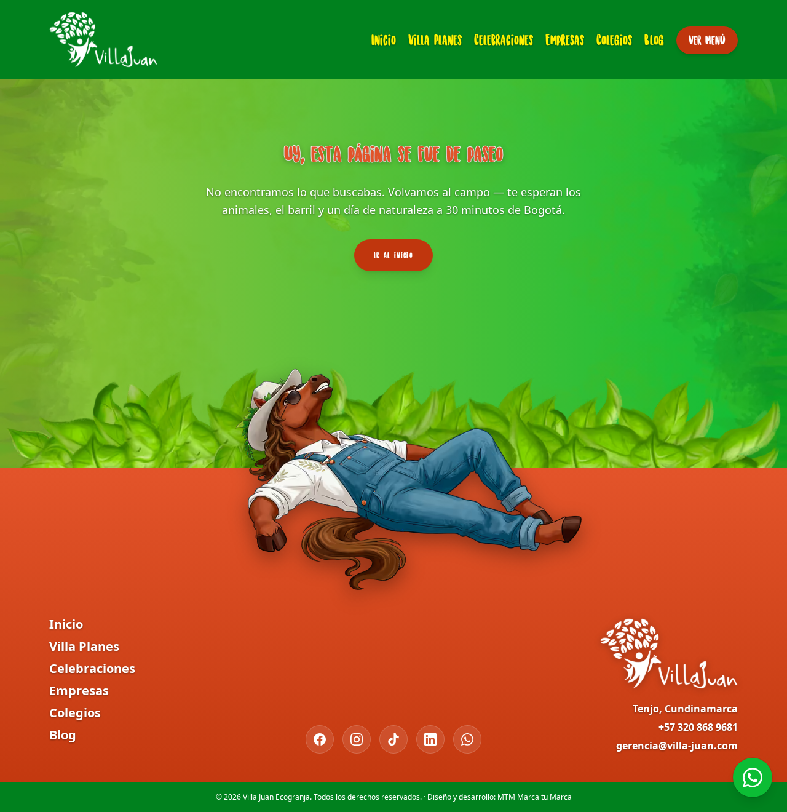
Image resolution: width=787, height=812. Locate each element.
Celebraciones (503, 39)
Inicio (383, 39)
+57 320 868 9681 (698, 727)
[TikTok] (393, 739)
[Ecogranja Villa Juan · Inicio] (103, 40)
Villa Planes (435, 39)
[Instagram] (356, 739)
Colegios (614, 39)
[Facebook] (319, 739)
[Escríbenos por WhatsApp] (752, 777)
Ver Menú (707, 40)
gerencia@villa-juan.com (677, 745)
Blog (654, 39)
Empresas (564, 39)
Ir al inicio (393, 255)
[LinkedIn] (430, 739)
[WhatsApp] (467, 739)
